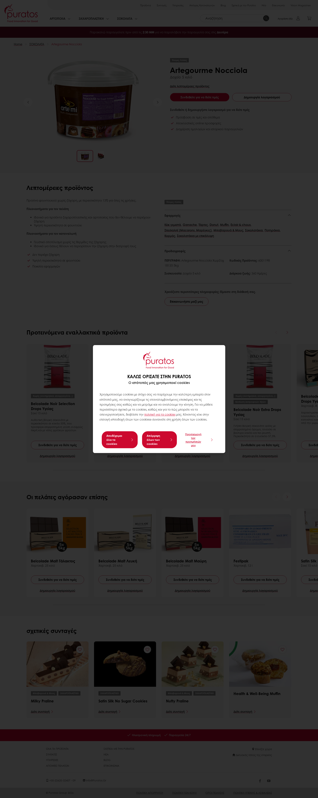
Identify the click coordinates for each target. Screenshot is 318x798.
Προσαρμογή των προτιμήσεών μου (193, 439)
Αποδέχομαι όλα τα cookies (114, 440)
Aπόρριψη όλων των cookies (153, 440)
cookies (170, 414)
